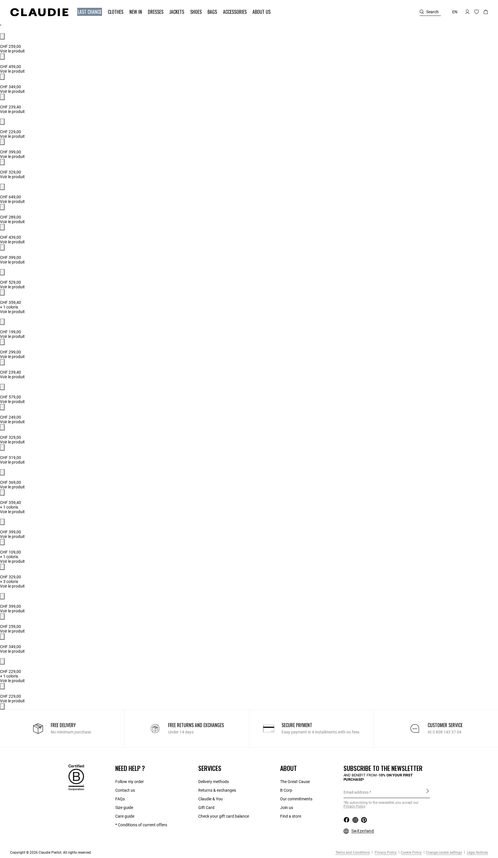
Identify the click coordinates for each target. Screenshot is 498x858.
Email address (356, 792)
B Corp (286, 790)
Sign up (427, 792)
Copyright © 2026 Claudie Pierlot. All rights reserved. (51, 853)
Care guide (124, 816)
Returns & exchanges (217, 790)
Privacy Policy (385, 853)
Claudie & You (210, 799)
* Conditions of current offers (141, 825)
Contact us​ (125, 790)
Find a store (290, 816)
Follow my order (129, 781)
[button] (90, 12)
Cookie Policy (411, 853)
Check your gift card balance (223, 816)
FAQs (120, 799)
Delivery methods (213, 781)
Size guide (124, 807)
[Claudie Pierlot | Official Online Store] (39, 12)
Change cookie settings (444, 853)
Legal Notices (477, 853)
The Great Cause (295, 781)
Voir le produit (12, 51)
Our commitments (296, 799)
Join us (286, 807)
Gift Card (206, 807)
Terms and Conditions (352, 853)
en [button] (454, 12)
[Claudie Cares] (76, 777)
